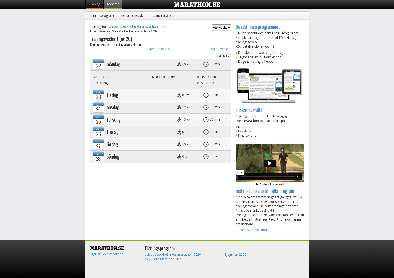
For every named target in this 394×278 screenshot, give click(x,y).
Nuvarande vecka (160, 48)
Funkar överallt (249, 109)
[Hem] (115, 248)
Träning (94, 4)
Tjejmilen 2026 (235, 254)
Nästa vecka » (220, 48)
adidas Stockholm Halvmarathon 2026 (173, 254)
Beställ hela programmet (258, 26)
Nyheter (113, 4)
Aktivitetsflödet (164, 15)
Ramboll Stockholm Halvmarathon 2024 (136, 26)
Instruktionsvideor (133, 15)
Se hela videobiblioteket (253, 230)
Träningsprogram (101, 15)
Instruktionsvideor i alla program (265, 190)
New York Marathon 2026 (164, 259)
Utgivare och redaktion (106, 254)
